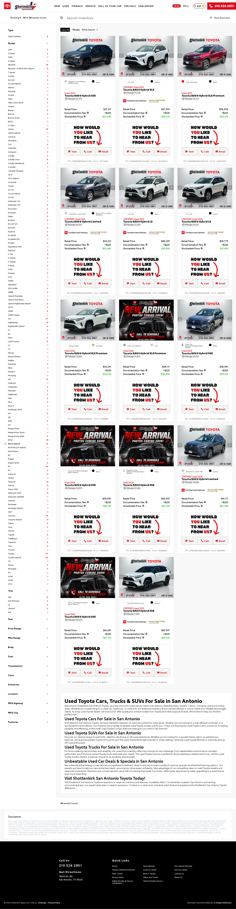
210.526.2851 (223, 6)
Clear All (65, 29)
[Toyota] (7, 6)
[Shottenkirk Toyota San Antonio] (25, 6)
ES (187, 5)
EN (178, 5)
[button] (112, 55)
